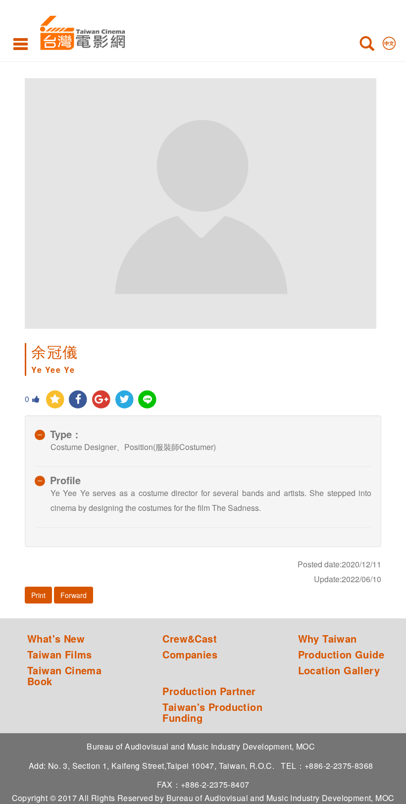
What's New (56, 638)
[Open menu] (20, 43)
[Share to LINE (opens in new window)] (147, 399)
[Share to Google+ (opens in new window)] (101, 399)
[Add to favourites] (55, 399)
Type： (66, 434)
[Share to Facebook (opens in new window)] (78, 399)
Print (38, 595)
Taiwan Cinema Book (64, 676)
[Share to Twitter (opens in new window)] (124, 399)
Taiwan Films (59, 654)
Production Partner (208, 691)
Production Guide (341, 654)
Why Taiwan (327, 638)
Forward (73, 595)
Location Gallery (339, 670)
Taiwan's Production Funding (212, 712)
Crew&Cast (189, 638)
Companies (189, 654)
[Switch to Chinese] (389, 41)
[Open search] (366, 45)
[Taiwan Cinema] (80, 31)
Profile (65, 480)
